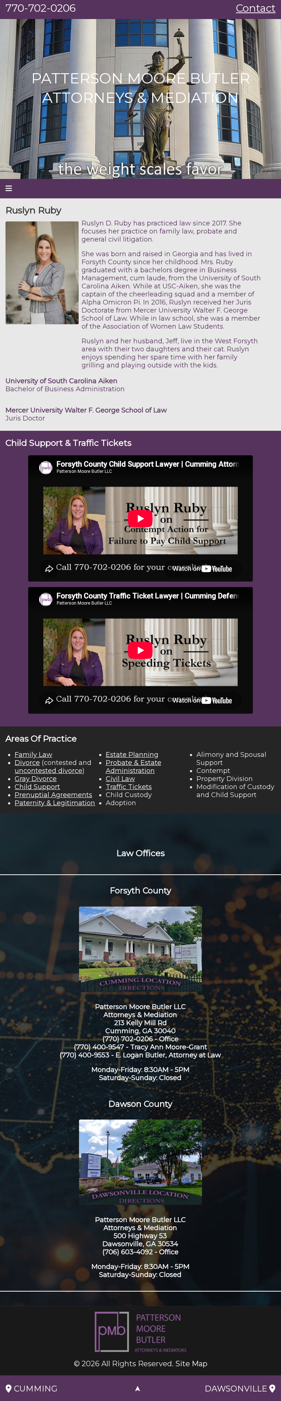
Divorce (27, 763)
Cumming (34, 1389)
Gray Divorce (36, 779)
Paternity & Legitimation (55, 803)
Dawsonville (237, 1389)
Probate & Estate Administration (133, 767)
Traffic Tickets (129, 787)
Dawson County (140, 1104)
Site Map (191, 1363)
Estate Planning (132, 755)
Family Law (33, 755)
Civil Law (120, 779)
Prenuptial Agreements (53, 795)
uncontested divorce (48, 771)
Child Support (37, 787)
